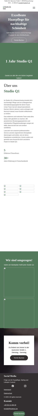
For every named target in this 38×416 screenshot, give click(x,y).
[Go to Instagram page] (25, 386)
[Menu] (34, 8)
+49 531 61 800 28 (10, 405)
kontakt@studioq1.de (11, 409)
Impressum (7, 389)
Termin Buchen (19, 40)
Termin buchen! (19, 413)
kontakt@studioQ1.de (24, 3)
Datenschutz (8, 393)
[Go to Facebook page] (13, 386)
